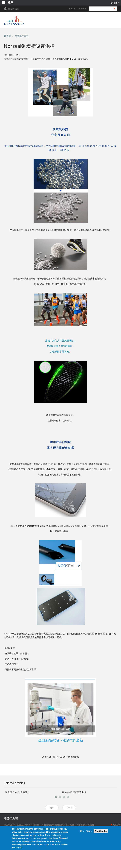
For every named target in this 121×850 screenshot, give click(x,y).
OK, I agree (86, 830)
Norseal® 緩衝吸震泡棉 (74, 792)
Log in (45, 756)
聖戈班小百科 (21, 35)
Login (72, 8)
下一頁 (69, 807)
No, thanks (101, 831)
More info (17, 847)
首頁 (8, 35)
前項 (52, 807)
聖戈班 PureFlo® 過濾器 (17, 792)
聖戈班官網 (13, 8)
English (114, 2)
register (55, 756)
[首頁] (31, 20)
